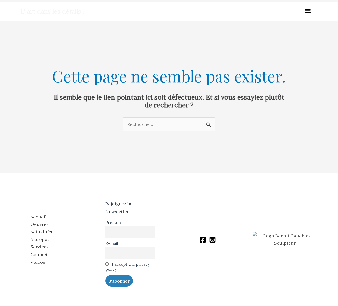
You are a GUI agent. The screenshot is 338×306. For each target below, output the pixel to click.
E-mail (111, 243)
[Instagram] (212, 240)
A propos (39, 239)
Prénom (113, 222)
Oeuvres (39, 224)
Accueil (38, 216)
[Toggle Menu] (308, 11)
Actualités (41, 232)
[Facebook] (202, 240)
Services (39, 247)
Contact (39, 254)
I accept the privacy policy (127, 267)
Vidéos (37, 262)
